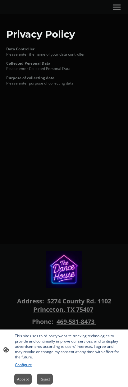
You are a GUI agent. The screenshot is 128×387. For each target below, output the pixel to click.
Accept (23, 379)
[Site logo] (64, 269)
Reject (44, 379)
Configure (23, 364)
